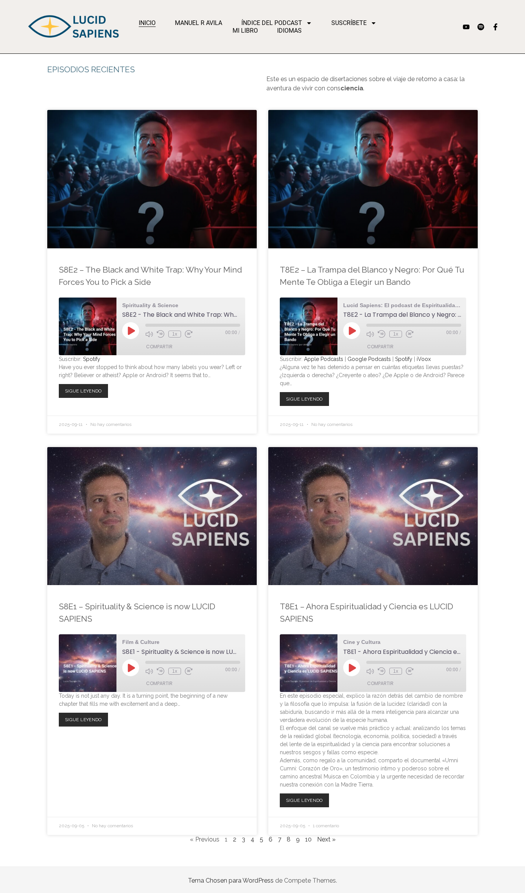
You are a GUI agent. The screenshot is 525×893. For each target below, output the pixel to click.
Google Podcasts (369, 359)
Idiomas (289, 30)
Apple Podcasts (323, 359)
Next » (326, 839)
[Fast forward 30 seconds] (189, 334)
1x (174, 334)
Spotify (91, 359)
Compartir (159, 346)
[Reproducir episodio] (130, 330)
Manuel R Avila (198, 23)
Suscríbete (349, 23)
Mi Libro (245, 30)
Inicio (147, 23)
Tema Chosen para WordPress (231, 880)
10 (308, 839)
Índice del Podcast (271, 23)
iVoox (424, 359)
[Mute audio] (149, 334)
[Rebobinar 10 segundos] (160, 334)
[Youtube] (466, 26)
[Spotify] (480, 26)
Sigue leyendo (85, 389)
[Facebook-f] (495, 26)
